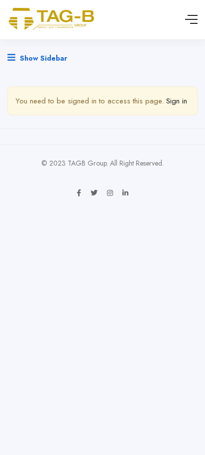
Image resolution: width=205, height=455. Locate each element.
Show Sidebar (42, 58)
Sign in (176, 100)
